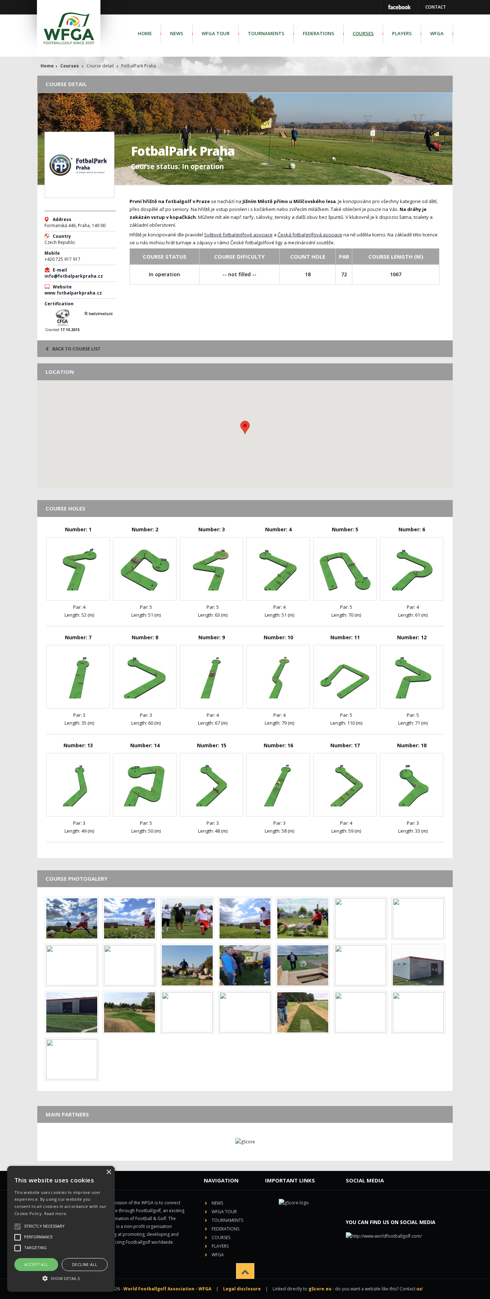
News (176, 33)
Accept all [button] (36, 1264)
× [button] (108, 1172)
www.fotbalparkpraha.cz (73, 293)
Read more (55, 1213)
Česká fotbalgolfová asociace (310, 234)
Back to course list (76, 349)
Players (402, 33)
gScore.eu (319, 1289)
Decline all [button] (84, 1264)
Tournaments (266, 33)
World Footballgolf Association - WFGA (167, 1289)
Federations (318, 33)
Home (145, 33)
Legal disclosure (242, 1289)
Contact (435, 7)
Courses (363, 33)
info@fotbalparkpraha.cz (73, 276)
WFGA (437, 33)
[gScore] (245, 1142)
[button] (61, 1278)
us (419, 1289)
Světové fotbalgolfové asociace (238, 234)
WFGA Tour (216, 33)
